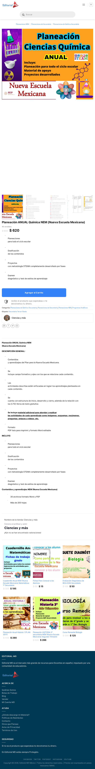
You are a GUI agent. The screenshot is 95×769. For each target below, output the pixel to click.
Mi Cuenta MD (8, 702)
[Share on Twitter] (13, 326)
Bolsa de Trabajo (9, 693)
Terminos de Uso (9, 730)
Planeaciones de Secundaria (41, 24)
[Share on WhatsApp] (4, 326)
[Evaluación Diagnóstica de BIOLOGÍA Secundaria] (76, 561)
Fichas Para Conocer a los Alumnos (43, 582)
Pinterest (46, 759)
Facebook (28, 759)
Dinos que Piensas (10, 724)
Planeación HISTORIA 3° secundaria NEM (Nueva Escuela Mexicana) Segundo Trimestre (46, 634)
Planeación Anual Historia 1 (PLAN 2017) (16, 633)
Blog (4, 696)
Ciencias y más (16, 528)
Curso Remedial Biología (72, 632)
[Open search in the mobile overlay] (47, 14)
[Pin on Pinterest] (17, 326)
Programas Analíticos (80, 308)
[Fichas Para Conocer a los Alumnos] (46, 561)
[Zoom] (5, 189)
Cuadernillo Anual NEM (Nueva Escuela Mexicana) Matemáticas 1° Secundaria (16, 583)
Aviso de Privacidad (11, 727)
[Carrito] (91, 5)
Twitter (37, 759)
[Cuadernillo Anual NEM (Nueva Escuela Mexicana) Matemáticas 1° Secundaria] (16, 561)
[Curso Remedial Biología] (76, 613)
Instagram (57, 759)
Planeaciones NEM (22, 24)
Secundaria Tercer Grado (18, 311)
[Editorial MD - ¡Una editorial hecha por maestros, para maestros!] (10, 5)
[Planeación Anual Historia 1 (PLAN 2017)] (16, 613)
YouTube (67, 759)
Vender (5, 699)
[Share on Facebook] (8, 326)
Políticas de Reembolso (12, 718)
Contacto (6, 721)
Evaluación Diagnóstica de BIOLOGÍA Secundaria (73, 582)
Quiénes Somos (9, 690)
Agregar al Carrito (34, 292)
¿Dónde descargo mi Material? (15, 715)
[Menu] (83, 5)
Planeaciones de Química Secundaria (66, 24)
